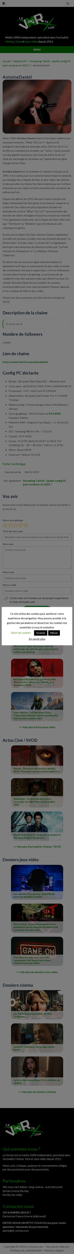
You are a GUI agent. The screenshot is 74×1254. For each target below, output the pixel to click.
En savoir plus (37, 638)
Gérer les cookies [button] (21, 632)
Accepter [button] (40, 632)
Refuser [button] (54, 632)
